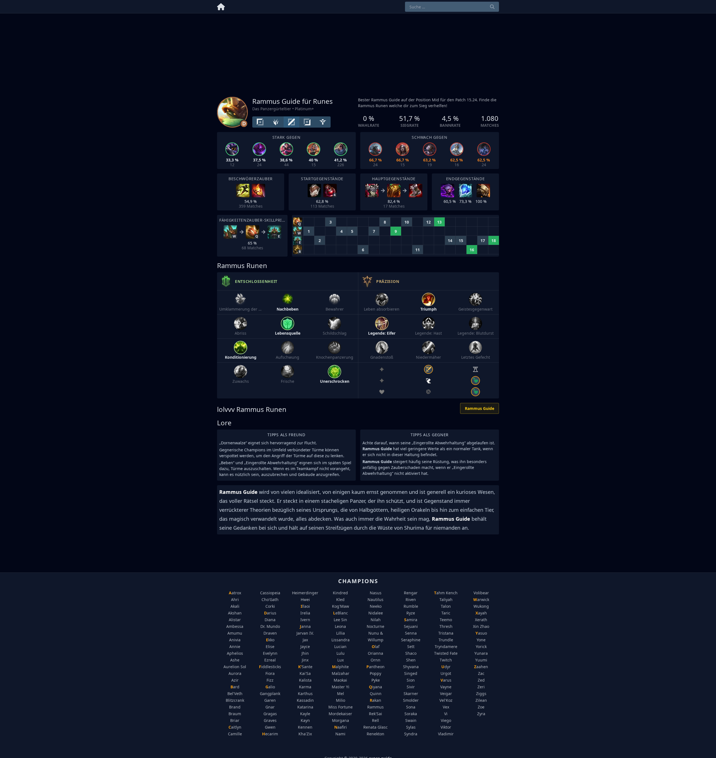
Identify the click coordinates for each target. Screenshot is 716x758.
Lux (340, 660)
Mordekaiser (340, 713)
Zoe (481, 707)
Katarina (305, 707)
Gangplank (270, 693)
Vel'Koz (446, 700)
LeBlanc (340, 613)
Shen (411, 660)
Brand (235, 707)
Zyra (481, 713)
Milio (340, 700)
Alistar (235, 619)
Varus (446, 680)
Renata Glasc (375, 727)
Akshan (235, 613)
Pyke (375, 680)
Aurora (235, 673)
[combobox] (452, 7)
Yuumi (481, 660)
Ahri (235, 599)
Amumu (234, 633)
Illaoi (305, 606)
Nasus (375, 592)
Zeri (481, 686)
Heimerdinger (305, 592)
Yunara (481, 653)
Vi (445, 713)
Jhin (305, 653)
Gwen (270, 727)
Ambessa (234, 626)
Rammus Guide (479, 408)
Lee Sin (340, 619)
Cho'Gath (270, 599)
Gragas (270, 713)
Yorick (481, 646)
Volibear (481, 592)
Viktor (446, 727)
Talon (446, 606)
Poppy (375, 673)
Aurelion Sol (234, 666)
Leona (340, 626)
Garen (270, 700)
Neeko (375, 606)
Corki (270, 606)
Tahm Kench (446, 592)
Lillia (340, 633)
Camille (235, 733)
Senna (411, 633)
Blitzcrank (235, 700)
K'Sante (305, 666)
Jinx (305, 660)
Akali (234, 606)
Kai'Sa (305, 673)
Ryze (410, 613)
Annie (234, 646)
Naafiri (340, 727)
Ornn (375, 660)
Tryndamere (446, 646)
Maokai (340, 680)
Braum (235, 713)
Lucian (340, 646)
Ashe (234, 660)
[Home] (221, 5)
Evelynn (270, 653)
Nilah (376, 619)
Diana (270, 619)
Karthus (305, 693)
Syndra (410, 733)
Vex (446, 707)
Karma (305, 686)
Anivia (235, 639)
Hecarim (270, 733)
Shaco (410, 653)
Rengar (411, 592)
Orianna (375, 653)
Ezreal (270, 660)
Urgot (446, 673)
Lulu (340, 653)
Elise (270, 646)
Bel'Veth (234, 693)
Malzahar (340, 673)
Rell (375, 720)
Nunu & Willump (375, 636)
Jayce (305, 646)
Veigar (446, 693)
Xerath (481, 619)
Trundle (446, 639)
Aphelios (235, 653)
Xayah (481, 613)
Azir (235, 680)
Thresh (446, 626)
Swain (410, 720)
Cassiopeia (270, 592)
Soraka (410, 713)
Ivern (305, 619)
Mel (340, 693)
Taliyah (446, 599)
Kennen (305, 727)
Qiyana (375, 686)
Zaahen (481, 666)
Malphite (340, 666)
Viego (446, 720)
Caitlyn (235, 727)
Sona (410, 707)
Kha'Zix (305, 733)
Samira (410, 619)
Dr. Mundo (270, 626)
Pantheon (375, 666)
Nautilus (375, 599)
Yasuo (481, 633)
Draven (270, 633)
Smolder (411, 700)
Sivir (411, 686)
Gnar (270, 707)
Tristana (445, 633)
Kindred (340, 592)
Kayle (305, 713)
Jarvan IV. (305, 633)
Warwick (481, 599)
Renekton (375, 733)
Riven (411, 599)
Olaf (376, 646)
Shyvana (411, 666)
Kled (340, 599)
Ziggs (481, 693)
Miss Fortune (340, 707)
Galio (270, 686)
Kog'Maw (340, 606)
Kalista (305, 680)
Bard (234, 686)
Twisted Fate (446, 653)
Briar (234, 720)
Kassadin (305, 700)
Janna (305, 626)
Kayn (305, 720)
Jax (305, 639)
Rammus (375, 707)
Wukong (481, 606)
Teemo (446, 619)
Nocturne (375, 626)
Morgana (340, 720)
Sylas (411, 727)
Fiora (270, 673)
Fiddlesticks (270, 666)
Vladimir (446, 733)
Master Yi (340, 686)
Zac (481, 673)
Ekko (270, 639)
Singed (410, 673)
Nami (340, 733)
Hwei (305, 599)
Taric (445, 613)
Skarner (411, 693)
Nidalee (375, 613)
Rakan (375, 700)
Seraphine (410, 639)
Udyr (446, 666)
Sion (411, 680)
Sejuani (411, 626)
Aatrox (235, 592)
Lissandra (340, 639)
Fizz (270, 680)
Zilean (481, 700)
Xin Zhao (481, 626)
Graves (270, 720)
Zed (481, 680)
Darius (270, 613)
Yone (481, 639)
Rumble (411, 606)
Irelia (305, 613)
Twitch (446, 660)
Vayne (445, 686)
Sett (410, 646)
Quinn (375, 693)
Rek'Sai (375, 713)
